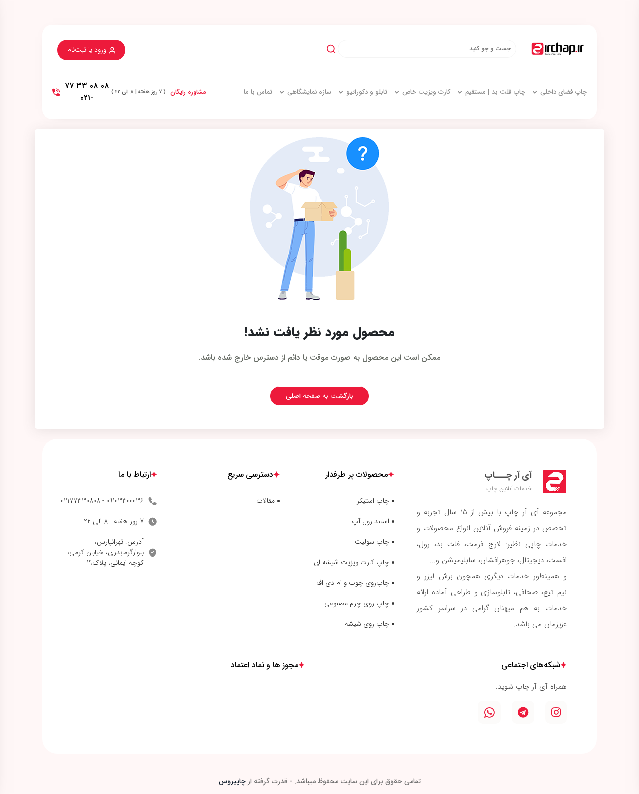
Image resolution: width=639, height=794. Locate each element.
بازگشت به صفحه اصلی (319, 396)
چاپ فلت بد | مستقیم (495, 92)
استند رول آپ (370, 521)
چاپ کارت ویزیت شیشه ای (351, 562)
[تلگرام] (523, 712)
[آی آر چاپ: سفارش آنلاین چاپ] (557, 48)
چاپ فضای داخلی (563, 92)
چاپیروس (232, 781)
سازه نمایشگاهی (309, 92)
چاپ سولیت (372, 542)
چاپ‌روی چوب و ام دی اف (352, 583)
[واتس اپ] (489, 712)
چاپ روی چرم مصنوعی (356, 603)
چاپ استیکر (373, 501)
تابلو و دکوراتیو (366, 92)
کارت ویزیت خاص (426, 92)
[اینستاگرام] (556, 712)
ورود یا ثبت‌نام (86, 49)
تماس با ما (258, 92)
